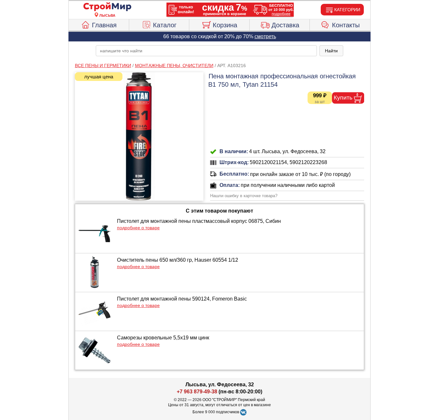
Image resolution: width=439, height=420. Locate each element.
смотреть (265, 36)
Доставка (285, 25)
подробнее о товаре (138, 227)
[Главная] (107, 7)
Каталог (164, 25)
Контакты (346, 25)
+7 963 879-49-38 (197, 391)
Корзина (225, 25)
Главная (104, 25)
